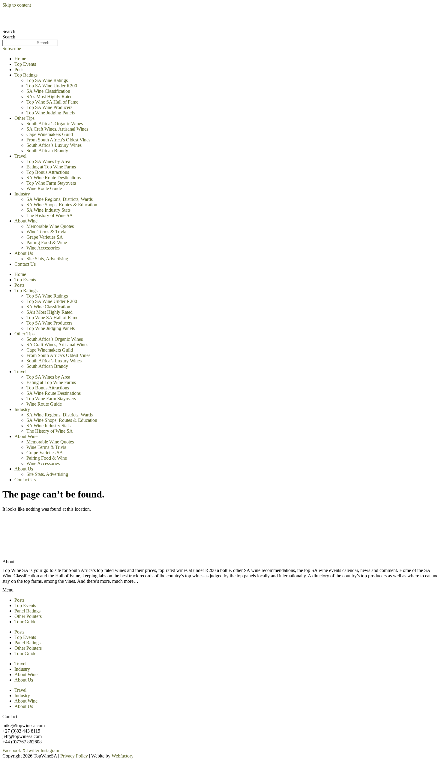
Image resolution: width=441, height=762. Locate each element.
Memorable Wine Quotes (50, 226)
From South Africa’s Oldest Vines (58, 139)
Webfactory (123, 755)
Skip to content (16, 5)
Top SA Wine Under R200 (51, 85)
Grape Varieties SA (44, 237)
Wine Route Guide (44, 188)
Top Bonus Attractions (47, 172)
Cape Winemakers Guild (49, 134)
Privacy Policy (74, 755)
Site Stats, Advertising (47, 258)
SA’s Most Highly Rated (49, 96)
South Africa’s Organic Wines (54, 123)
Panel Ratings (27, 610)
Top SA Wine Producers (49, 107)
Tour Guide (25, 621)
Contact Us (25, 264)
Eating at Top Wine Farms (51, 166)
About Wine (26, 220)
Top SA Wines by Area (48, 161)
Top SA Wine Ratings (47, 80)
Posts (19, 69)
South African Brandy (47, 150)
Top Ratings (26, 74)
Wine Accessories (43, 247)
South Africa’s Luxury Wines (54, 145)
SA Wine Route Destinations (53, 177)
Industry (22, 193)
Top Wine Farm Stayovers (51, 183)
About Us (23, 253)
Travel (20, 156)
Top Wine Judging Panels (50, 112)
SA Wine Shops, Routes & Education (61, 204)
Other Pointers (28, 616)
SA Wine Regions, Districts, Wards (59, 199)
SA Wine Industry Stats (48, 210)
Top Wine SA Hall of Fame (52, 101)
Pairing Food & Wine (46, 242)
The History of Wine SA (49, 215)
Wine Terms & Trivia (46, 231)
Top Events (25, 64)
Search (8, 31)
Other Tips (24, 118)
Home (20, 58)
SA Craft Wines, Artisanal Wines (57, 129)
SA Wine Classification (48, 91)
